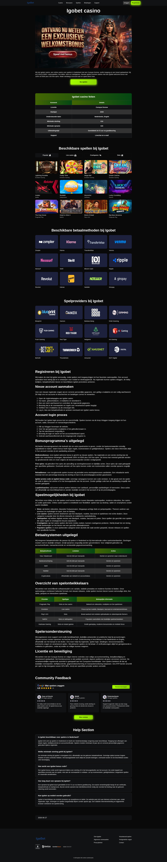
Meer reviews (83, 717)
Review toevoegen (121, 687)
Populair (45, 155)
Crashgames (94, 155)
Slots (119, 155)
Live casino (70, 155)
